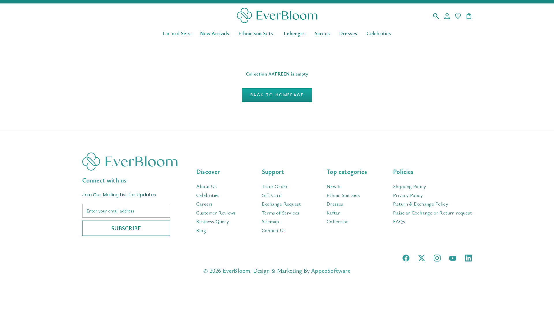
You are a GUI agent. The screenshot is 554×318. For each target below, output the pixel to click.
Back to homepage (277, 95)
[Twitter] (421, 258)
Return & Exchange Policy (420, 203)
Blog (201, 230)
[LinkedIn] (468, 258)
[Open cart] (469, 16)
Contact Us (274, 230)
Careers (204, 203)
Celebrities (378, 33)
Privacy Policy (408, 195)
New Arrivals (214, 33)
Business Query (212, 221)
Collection (338, 221)
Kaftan (333, 212)
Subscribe (126, 228)
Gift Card (272, 195)
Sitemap (270, 221)
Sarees (322, 33)
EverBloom (236, 270)
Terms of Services (280, 212)
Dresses (348, 33)
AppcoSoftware (331, 270)
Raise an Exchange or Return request (432, 212)
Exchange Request (281, 203)
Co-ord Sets (176, 33)
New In (334, 186)
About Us (206, 186)
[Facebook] (406, 258)
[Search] (436, 16)
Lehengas (295, 33)
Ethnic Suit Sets (255, 33)
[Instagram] (437, 258)
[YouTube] (452, 258)
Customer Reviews (216, 212)
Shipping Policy (409, 186)
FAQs (399, 221)
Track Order (275, 186)
